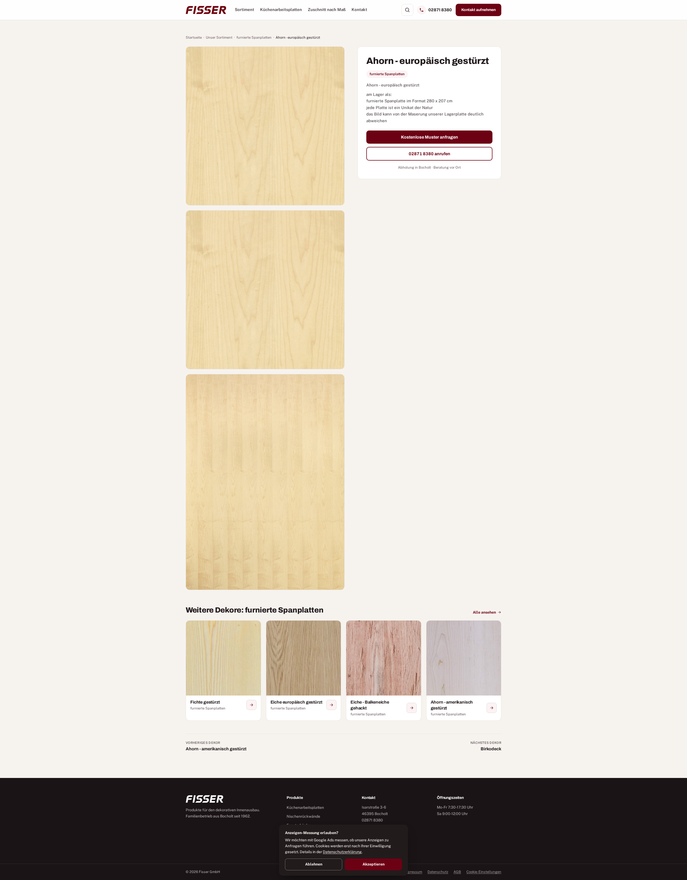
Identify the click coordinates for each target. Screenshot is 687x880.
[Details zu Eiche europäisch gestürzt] (331, 705)
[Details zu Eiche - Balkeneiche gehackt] (412, 708)
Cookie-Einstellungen (483, 872)
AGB (457, 872)
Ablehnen (313, 864)
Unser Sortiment (219, 37)
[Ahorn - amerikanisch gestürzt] (463, 670)
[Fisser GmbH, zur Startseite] (206, 10)
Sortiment (244, 9)
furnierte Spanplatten (254, 37)
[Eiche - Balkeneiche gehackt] (383, 670)
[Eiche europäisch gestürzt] (303, 670)
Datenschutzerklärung (342, 852)
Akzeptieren (374, 864)
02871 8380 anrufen (429, 153)
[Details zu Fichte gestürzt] (251, 705)
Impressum (413, 872)
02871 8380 (440, 10)
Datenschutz (437, 872)
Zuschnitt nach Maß (327, 9)
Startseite (194, 37)
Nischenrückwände (303, 816)
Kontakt (359, 9)
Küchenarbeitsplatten (281, 9)
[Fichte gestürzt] (223, 670)
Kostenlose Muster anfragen (429, 137)
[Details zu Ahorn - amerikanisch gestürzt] (492, 708)
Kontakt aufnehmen (478, 10)
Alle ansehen (484, 612)
